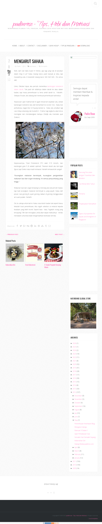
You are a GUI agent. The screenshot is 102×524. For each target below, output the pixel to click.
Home (14, 46)
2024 (74, 350)
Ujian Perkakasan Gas (82, 434)
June (75, 417)
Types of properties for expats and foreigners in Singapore (87, 217)
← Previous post (12, 234)
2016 (74, 378)
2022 (74, 357)
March (76, 451)
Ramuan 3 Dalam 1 (81, 430)
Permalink (44, 66)
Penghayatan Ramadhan (87, 204)
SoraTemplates (93, 518)
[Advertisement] (51, 5)
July (75, 413)
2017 (74, 375)
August (76, 410)
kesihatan (33, 66)
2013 (74, 389)
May (75, 420)
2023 (74, 354)
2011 (74, 461)
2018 (74, 371)
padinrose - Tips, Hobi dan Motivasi (51, 24)
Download (85, 46)
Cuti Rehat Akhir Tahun (87, 184)
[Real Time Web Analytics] (55, 523)
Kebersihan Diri (10, 264)
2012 (74, 392)
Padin (19, 66)
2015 (74, 382)
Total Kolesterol (30, 264)
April (75, 447)
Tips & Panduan (67, 46)
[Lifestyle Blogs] (47, 523)
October (77, 403)
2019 (74, 368)
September (78, 406)
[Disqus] (35, 301)
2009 (74, 468)
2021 (74, 361)
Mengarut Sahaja (28, 61)
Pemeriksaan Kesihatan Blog (85, 424)
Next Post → (59, 234)
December (78, 396)
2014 (74, 385)
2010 (74, 465)
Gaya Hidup (54, 46)
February (77, 454)
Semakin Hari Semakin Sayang (85, 437)
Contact (31, 46)
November (78, 399)
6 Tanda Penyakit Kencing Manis (52, 265)
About (22, 46)
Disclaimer (42, 46)
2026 (74, 343)
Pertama (82, 194)
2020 (74, 364)
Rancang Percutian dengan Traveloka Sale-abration (87, 175)
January (77, 458)
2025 (74, 347)
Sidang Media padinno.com (84, 444)
